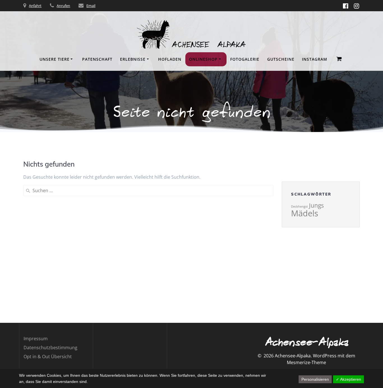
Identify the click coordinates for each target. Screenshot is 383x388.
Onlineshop (203, 59)
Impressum (36, 338)
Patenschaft (97, 59)
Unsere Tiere (55, 59)
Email (90, 5)
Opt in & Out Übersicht (48, 356)
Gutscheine (280, 59)
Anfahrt (35, 5)
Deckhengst (299, 206)
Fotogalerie (244, 59)
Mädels (304, 213)
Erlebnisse (133, 59)
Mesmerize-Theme (306, 362)
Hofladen (169, 59)
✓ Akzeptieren (348, 379)
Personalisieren (315, 379)
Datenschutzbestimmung (50, 347)
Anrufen (63, 5)
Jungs (316, 205)
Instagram (314, 59)
